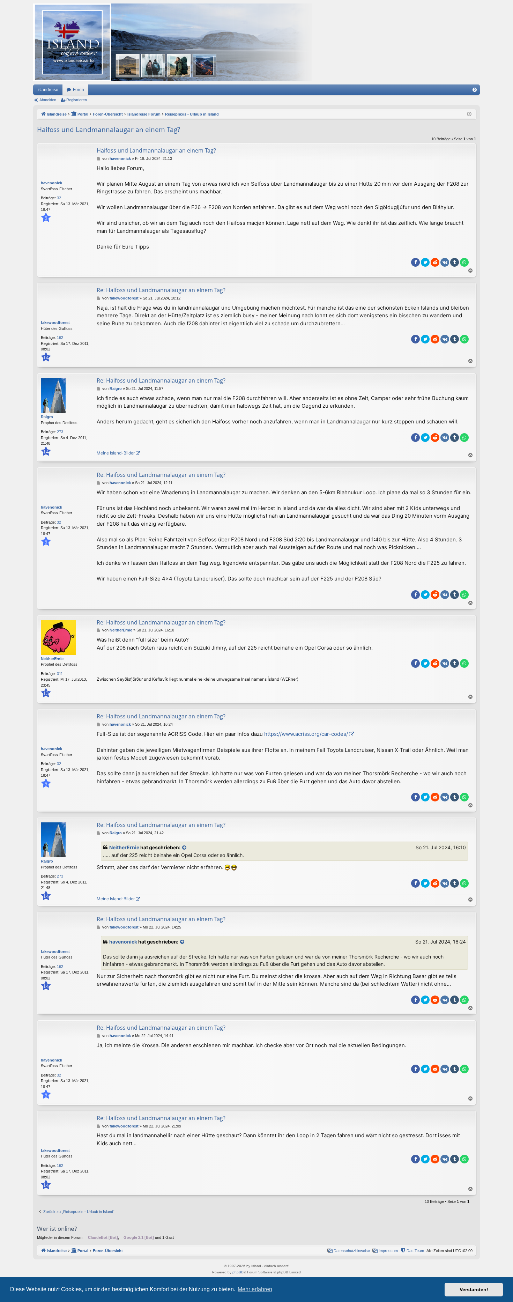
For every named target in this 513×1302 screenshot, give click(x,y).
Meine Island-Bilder (116, 453)
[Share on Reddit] (435, 262)
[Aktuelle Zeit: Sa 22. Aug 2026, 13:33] (469, 114)
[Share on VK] (444, 262)
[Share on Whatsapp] (464, 262)
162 (60, 337)
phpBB (238, 1272)
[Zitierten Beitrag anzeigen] (184, 847)
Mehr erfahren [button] (255, 1289)
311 (60, 674)
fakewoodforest (55, 322)
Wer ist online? (57, 1229)
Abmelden (47, 100)
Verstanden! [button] (474, 1289)
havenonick (51, 183)
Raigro (47, 417)
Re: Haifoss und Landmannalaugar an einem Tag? (161, 290)
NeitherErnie (52, 659)
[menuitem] (474, 89)
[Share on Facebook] (415, 262)
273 (60, 432)
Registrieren (76, 100)
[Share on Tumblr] (454, 262)
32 (59, 198)
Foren (78, 89)
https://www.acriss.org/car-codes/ (306, 734)
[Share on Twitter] (425, 262)
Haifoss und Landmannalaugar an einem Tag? (108, 129)
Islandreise (47, 89)
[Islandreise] (172, 42)
